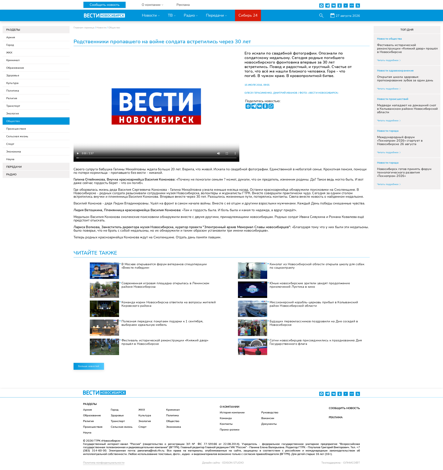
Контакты (226, 424)
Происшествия (16, 129)
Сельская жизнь (17, 136)
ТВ (170, 15)
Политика (12, 91)
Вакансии (267, 418)
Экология (12, 113)
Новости (149, 15)
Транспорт (13, 106)
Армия (10, 37)
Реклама (183, 5)
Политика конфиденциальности (103, 463)
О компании (151, 5)
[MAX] (248, 106)
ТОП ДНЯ (406, 30)
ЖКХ (9, 53)
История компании (232, 412)
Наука (10, 159)
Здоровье (12, 75)
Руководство (269, 412)
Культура (12, 83)
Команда (226, 418)
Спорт (10, 144)
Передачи (215, 15)
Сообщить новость (105, 4)
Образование (15, 68)
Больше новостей (88, 366)
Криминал (13, 60)
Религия (11, 98)
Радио (189, 15)
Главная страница (84, 27)
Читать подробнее (388, 60)
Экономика (13, 152)
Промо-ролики (229, 430)
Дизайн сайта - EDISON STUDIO (223, 463)
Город (10, 45)
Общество (13, 121)
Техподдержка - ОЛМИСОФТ (340, 463)
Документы (269, 424)
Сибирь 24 (247, 15)
